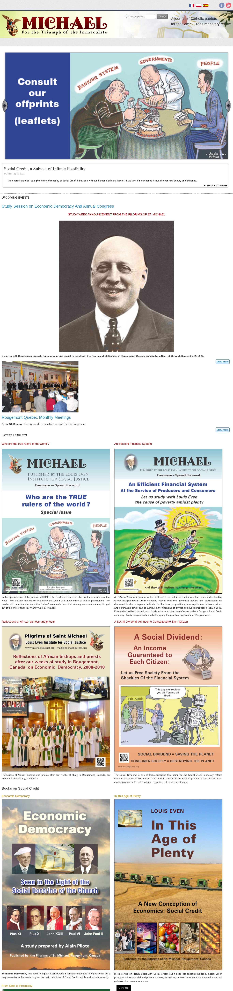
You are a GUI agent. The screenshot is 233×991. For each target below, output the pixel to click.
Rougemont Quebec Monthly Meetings (36, 417)
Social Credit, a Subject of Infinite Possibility (44, 168)
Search (162, 16)
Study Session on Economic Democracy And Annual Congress (58, 206)
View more (223, 361)
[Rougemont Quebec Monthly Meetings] (40, 386)
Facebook (221, 5)
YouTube (228, 5)
